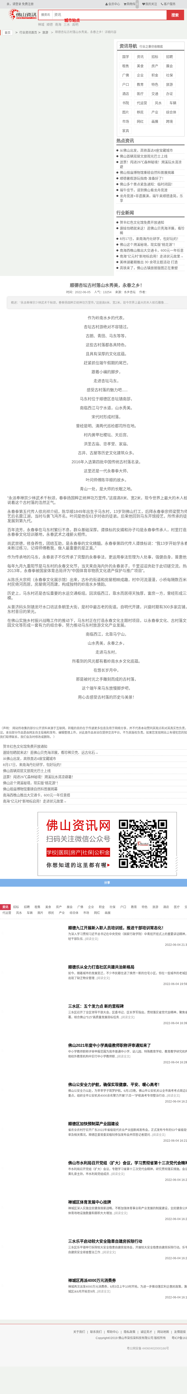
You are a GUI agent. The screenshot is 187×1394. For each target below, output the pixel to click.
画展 (154, 121)
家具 (125, 131)
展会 (169, 66)
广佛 (125, 75)
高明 (75, 24)
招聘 (169, 57)
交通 (154, 94)
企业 (140, 75)
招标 (154, 57)
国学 (125, 57)
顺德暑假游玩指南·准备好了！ (142, 178)
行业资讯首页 (26, 32)
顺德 (50, 24)
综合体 (171, 112)
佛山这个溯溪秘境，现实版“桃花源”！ (148, 244)
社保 (169, 75)
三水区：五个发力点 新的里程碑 (96, 1006)
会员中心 (114, 4)
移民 (140, 112)
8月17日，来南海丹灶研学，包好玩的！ (150, 239)
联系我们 (96, 1332)
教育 (140, 84)
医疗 (140, 94)
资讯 (140, 57)
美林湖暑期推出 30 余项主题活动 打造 (149, 262)
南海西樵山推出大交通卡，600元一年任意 (152, 250)
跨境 (169, 121)
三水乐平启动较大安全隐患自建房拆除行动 (105, 1241)
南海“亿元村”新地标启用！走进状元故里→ (152, 256)
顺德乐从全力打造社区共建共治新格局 (101, 967)
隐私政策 (129, 1332)
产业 (154, 112)
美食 (140, 66)
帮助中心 (113, 1332)
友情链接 (180, 1332)
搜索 (175, 15)
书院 (125, 103)
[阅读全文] (91, 939)
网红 (140, 121)
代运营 (142, 103)
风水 (158, 103)
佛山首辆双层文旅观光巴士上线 (144, 156)
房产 (154, 66)
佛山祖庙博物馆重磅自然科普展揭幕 (147, 172)
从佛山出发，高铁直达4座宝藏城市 (146, 150)
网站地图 (163, 1332)
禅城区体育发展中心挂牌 (89, 1202)
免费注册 (28, 4)
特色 (154, 84)
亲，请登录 (14, 4)
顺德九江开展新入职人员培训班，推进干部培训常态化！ (117, 928)
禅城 (41, 24)
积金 (154, 75)
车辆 (172, 103)
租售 (125, 66)
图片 (125, 112)
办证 (169, 94)
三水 (67, 24)
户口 (125, 84)
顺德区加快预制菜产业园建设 (93, 1124)
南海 (58, 24)
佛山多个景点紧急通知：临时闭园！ (147, 184)
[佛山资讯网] (23, 14)
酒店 (125, 94)
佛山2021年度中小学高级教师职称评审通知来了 (109, 1045)
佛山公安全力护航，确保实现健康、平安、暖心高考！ (115, 1085)
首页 (7, 33)
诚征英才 (146, 1332)
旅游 (43, 32)
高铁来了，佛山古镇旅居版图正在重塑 (149, 268)
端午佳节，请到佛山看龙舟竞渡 (144, 190)
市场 (125, 121)
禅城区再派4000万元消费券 (92, 1280)
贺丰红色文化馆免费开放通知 (142, 222)
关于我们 (79, 1332)
